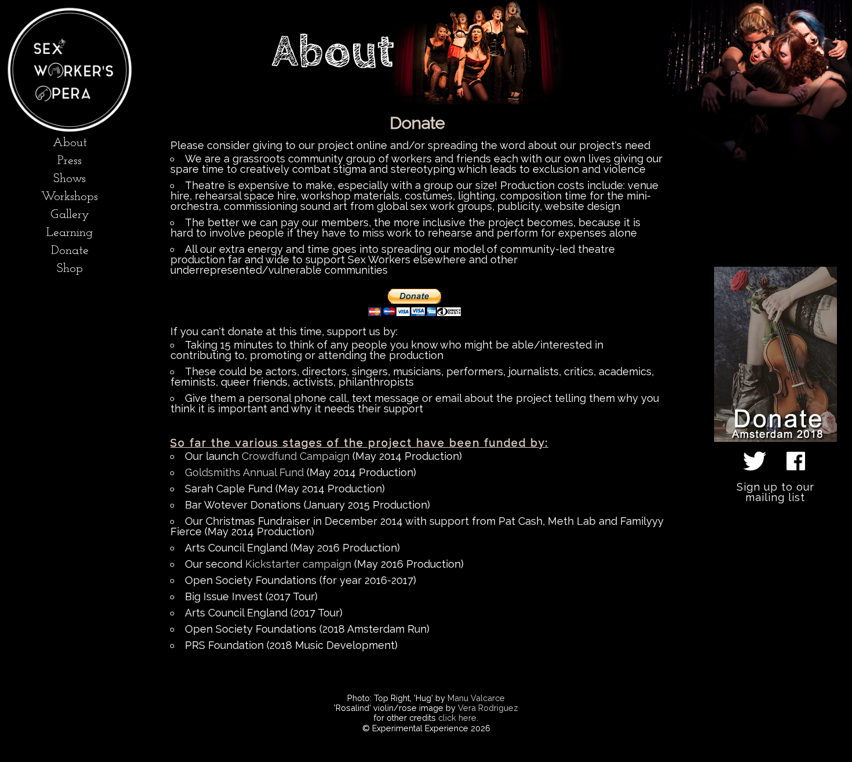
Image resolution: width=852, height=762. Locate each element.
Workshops (69, 197)
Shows (69, 179)
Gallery (69, 215)
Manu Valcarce (476, 698)
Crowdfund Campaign (295, 456)
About (70, 143)
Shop (70, 269)
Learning (69, 233)
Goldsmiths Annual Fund (244, 472)
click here (457, 718)
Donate (70, 251)
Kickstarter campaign (298, 564)
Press (69, 161)
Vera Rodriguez (488, 708)
